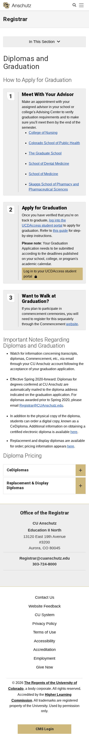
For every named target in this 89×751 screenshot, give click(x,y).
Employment (44, 658)
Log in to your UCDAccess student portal (50, 273)
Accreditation (44, 649)
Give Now (44, 667)
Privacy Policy (44, 623)
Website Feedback (45, 606)
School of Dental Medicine (49, 163)
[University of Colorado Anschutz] (17, 5)
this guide (60, 230)
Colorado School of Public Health (54, 143)
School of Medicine (43, 174)
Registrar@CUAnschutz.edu (41, 405)
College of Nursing (43, 132)
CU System (44, 615)
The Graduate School (45, 153)
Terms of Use (44, 632)
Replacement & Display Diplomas (27, 485)
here (73, 432)
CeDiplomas (18, 470)
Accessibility (44, 641)
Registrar (15, 19)
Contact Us (44, 597)
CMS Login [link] (45, 729)
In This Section (42, 42)
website (72, 324)
